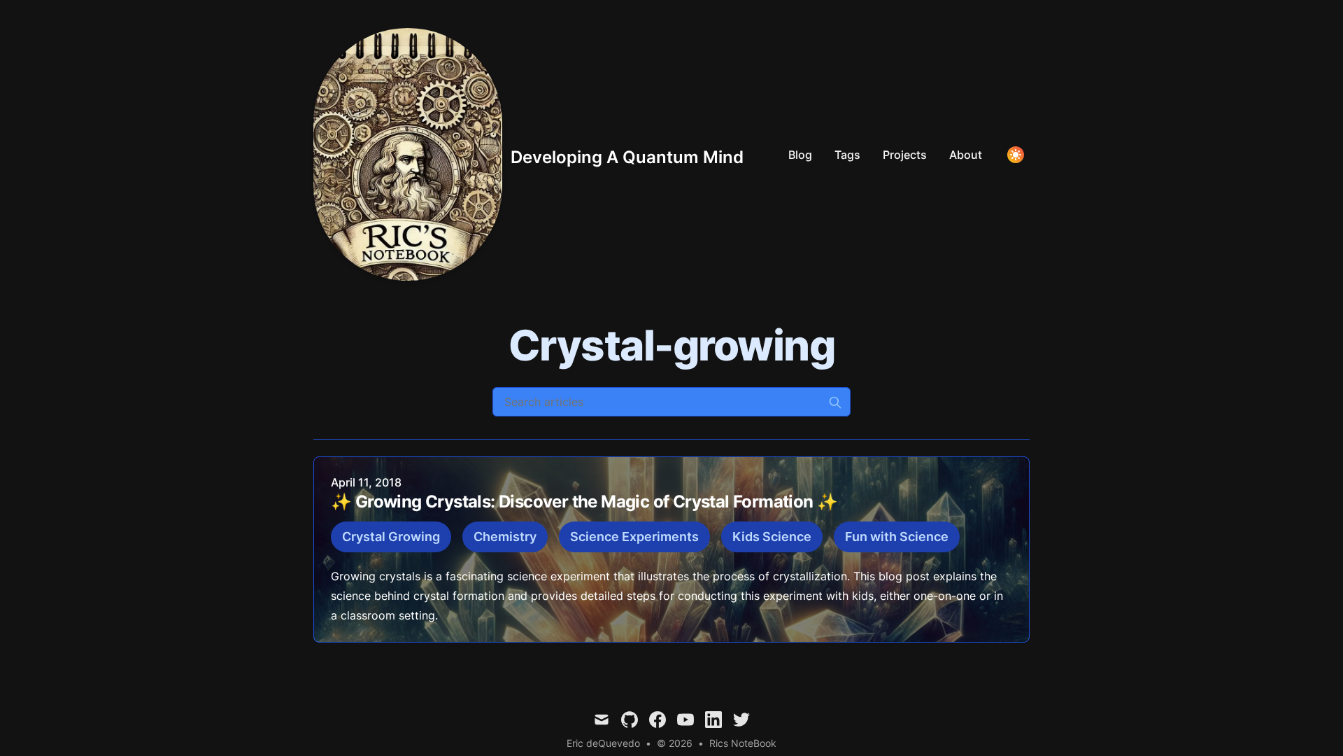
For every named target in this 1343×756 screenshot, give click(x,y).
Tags (847, 155)
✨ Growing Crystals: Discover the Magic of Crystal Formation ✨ (584, 501)
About (965, 155)
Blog (800, 155)
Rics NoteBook (742, 743)
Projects (905, 155)
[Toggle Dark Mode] (1015, 155)
